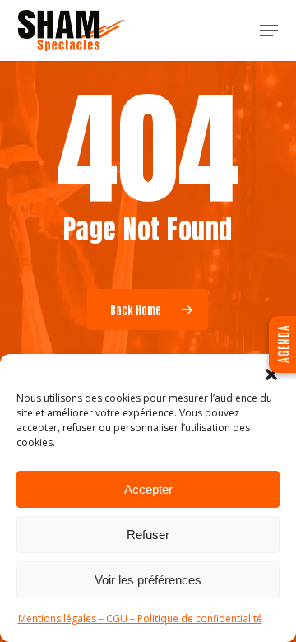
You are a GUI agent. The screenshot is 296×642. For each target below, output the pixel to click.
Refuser (148, 535)
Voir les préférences (148, 580)
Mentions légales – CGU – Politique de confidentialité (140, 619)
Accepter (148, 489)
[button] (271, 374)
